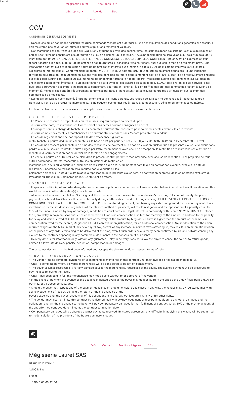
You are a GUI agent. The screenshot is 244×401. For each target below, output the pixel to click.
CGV (150, 345)
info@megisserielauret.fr (44, 388)
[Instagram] (187, 4)
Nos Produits (106, 3)
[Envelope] (204, 4)
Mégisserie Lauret (77, 3)
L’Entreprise (73, 11)
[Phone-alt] (195, 4)
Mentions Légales (130, 345)
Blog (114, 11)
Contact (91, 19)
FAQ (93, 345)
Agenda (97, 11)
